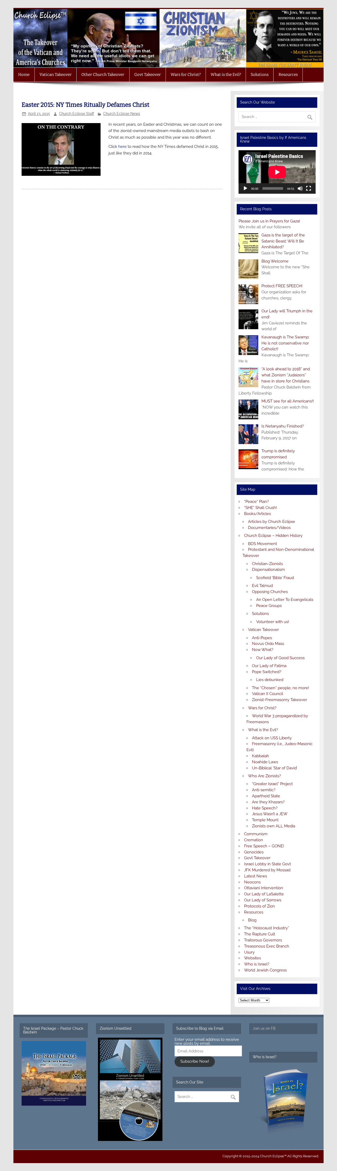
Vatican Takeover (55, 74)
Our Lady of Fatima (269, 665)
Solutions (260, 74)
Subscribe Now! (194, 1061)
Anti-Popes (262, 637)
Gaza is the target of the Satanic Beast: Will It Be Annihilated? (283, 241)
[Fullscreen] (308, 188)
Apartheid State (266, 796)
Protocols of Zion (259, 906)
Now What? (262, 649)
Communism (255, 834)
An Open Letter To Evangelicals (284, 599)
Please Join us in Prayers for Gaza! (269, 221)
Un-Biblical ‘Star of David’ (274, 768)
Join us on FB (264, 1028)
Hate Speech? (264, 808)
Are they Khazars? (268, 802)
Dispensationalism (268, 569)
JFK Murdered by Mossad (267, 870)
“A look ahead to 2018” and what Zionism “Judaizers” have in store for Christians (285, 375)
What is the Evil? (226, 74)
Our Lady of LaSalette (264, 894)
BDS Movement (262, 543)
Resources (288, 74)
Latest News (255, 876)
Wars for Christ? (186, 74)
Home (23, 74)
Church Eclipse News (121, 113)
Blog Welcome (275, 261)
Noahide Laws (265, 762)
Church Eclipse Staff (76, 113)
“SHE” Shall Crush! (260, 507)
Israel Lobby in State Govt (267, 864)
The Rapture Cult (259, 934)
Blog (252, 920)
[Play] (245, 188)
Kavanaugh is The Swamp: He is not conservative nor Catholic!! (285, 343)
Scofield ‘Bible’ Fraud (275, 577)
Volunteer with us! (272, 621)
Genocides (254, 852)
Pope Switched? (266, 671)
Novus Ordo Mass (268, 643)
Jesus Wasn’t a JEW (270, 814)
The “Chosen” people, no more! (280, 688)
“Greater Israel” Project (272, 783)
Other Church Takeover (102, 74)
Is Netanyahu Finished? (282, 426)
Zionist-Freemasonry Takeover (279, 699)
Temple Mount (265, 820)
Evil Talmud (262, 585)
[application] (277, 172)
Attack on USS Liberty (272, 738)
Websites (252, 958)
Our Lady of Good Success (280, 657)
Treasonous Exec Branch (266, 946)
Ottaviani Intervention (263, 888)
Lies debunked (269, 679)
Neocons (252, 882)
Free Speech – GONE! (264, 846)
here (123, 146)
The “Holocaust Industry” (266, 928)
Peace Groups (269, 605)
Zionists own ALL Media (273, 826)
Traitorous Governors (263, 940)
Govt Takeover (147, 74)
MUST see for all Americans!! (287, 401)
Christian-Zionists (267, 563)
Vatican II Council (267, 693)
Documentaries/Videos (269, 527)
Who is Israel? (256, 964)
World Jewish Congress (265, 970)
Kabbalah (260, 756)
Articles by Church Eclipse (271, 521)
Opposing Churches (270, 591)
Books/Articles (257, 513)
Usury (249, 952)
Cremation (253, 840)
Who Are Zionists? (264, 776)
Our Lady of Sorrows (262, 900)
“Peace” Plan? (256, 501)
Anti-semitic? (263, 790)
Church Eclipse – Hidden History (273, 535)
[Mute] (300, 188)
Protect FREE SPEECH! (282, 286)
